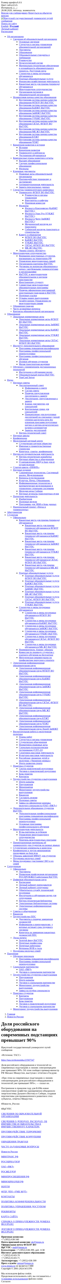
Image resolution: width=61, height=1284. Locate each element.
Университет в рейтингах (32, 153)
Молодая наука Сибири (31, 491)
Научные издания (22, 470)
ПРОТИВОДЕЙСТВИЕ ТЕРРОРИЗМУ (21, 1131)
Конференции (20, 438)
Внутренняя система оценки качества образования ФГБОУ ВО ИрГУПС (38, 101)
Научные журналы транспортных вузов (39, 493)
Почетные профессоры (30, 943)
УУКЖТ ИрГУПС (34, 242)
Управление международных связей (37, 261)
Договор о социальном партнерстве (37, 972)
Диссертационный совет (31, 385)
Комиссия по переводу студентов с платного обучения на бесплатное (36, 653)
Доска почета (20, 937)
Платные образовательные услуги (36, 79)
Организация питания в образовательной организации (34, 93)
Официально (19, 517)
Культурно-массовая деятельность (36, 755)
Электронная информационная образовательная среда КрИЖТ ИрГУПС (34, 679)
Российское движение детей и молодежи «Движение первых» (35, 759)
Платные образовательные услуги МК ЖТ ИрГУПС (42, 592)
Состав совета (32, 390)
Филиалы (24, 168)
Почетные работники (30, 945)
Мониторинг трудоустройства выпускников (35, 1009)
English (4, 26)
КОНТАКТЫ (8, 1196)
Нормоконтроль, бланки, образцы (36, 649)
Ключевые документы (24, 171)
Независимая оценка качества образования (34, 97)
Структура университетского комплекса (33, 190)
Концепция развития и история (29, 145)
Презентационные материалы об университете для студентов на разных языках (36, 843)
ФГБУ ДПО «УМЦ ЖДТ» (14, 1191)
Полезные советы (28, 800)
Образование (25, 52)
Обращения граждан (23, 306)
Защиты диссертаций (35, 430)
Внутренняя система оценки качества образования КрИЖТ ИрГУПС (38, 106)
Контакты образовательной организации (33, 311)
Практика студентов (23, 766)
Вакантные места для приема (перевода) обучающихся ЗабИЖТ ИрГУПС (42, 544)
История (23, 147)
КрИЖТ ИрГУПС (34, 240)
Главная (11, 1014)
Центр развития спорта (30, 763)
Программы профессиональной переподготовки (35, 352)
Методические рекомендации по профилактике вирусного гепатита (36, 658)
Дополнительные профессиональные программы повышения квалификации (38, 814)
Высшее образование (29, 160)
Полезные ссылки (28, 295)
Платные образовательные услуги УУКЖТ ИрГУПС (42, 603)
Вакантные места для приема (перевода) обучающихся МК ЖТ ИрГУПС (41, 568)
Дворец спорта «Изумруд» (32, 250)
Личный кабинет (9, 29)
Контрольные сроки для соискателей (37, 410)
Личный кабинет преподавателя (35, 885)
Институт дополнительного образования (33, 345)
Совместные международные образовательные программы (34, 286)
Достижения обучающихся (32, 155)
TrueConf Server (27, 377)
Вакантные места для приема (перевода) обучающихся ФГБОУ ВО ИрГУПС (41, 528)
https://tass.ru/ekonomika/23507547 (17, 1060)
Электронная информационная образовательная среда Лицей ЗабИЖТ (38, 727)
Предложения (26, 784)
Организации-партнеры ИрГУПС (36, 264)
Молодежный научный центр (28, 441)
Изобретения (25, 499)
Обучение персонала (23, 956)
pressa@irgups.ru (25, 1263)
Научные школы (21, 435)
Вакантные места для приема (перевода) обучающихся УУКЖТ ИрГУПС (42, 552)
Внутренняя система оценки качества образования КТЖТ (38, 135)
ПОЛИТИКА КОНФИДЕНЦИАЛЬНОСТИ (23, 1201)
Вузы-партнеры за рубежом (33, 832)
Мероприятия (26, 787)
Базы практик (26, 774)
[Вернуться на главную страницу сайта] (30, 21)
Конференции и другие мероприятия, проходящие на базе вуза (32, 851)
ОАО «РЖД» (25, 969)
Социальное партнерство (25, 967)
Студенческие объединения (33, 742)
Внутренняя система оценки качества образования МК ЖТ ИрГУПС (38, 130)
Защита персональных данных (34, 187)
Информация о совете (36, 388)
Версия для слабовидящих (14, 13)
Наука (10, 380)
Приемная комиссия (35, 203)
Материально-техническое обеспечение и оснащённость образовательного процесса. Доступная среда (39, 68)
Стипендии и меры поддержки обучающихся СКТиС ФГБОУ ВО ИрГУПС (42, 639)
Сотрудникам (14, 866)
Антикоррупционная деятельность (36, 184)
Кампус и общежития (30, 234)
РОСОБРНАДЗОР (10, 1161)
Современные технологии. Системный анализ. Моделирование (38, 473)
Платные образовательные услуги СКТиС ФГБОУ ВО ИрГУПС (42, 598)
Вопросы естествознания (31, 478)
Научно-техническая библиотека (35, 900)
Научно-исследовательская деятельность (33, 454)
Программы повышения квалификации (39, 348)
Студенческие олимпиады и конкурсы (32, 848)
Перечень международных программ (37, 840)
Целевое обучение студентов (33, 361)
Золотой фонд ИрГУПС (31, 940)
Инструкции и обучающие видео (35, 372)
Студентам (12, 515)
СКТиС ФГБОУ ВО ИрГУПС (40, 245)
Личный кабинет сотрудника (33, 887)
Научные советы (21, 382)
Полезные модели (28, 501)
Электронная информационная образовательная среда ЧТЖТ (34, 722)
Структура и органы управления (35, 739)
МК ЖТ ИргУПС (33, 248)
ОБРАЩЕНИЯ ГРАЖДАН (14, 1141)
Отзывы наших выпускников (34, 298)
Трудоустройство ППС (24, 916)
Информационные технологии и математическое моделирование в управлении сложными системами (36, 486)
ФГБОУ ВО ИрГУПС (36, 237)
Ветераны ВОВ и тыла (30, 948)
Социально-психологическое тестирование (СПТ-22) (33, 748)
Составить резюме (28, 797)
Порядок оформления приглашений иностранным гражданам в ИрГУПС (37, 291)
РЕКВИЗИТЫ (8, 1211)
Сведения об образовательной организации (35, 39)
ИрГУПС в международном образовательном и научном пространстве (33, 277)
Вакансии (24, 795)
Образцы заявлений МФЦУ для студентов (34, 856)
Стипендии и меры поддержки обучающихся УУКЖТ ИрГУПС (41, 632)
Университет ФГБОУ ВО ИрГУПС (36, 192)
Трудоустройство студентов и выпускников (35, 779)
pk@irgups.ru (37, 1242)
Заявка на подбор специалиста (34, 990)
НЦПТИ (5, 1186)
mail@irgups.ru (19, 1247)
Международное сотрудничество (35, 89)
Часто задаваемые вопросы (26, 308)
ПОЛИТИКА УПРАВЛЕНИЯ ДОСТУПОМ (23, 1206)
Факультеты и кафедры (36, 200)
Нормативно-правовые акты (33, 745)
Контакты (24, 776)
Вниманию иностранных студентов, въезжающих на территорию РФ (37, 257)
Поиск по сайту (9, 23)
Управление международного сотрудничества (34, 836)
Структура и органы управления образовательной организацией (35, 45)
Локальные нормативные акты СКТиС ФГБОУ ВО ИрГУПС (38, 341)
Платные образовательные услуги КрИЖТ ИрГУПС (42, 582)
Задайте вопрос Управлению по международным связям (35, 302)
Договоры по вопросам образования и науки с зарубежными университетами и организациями (38, 269)
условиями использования (14, 1279)
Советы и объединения (24, 911)
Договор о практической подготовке (37, 771)
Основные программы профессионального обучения (34, 825)
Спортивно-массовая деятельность (36, 752)
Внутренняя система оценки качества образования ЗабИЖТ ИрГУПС (38, 111)
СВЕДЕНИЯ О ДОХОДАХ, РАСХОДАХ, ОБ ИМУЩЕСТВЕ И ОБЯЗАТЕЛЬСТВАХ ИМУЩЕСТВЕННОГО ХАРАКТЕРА (24, 1124)
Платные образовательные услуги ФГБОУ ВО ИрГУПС (42, 577)
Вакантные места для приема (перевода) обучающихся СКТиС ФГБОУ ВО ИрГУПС (41, 560)
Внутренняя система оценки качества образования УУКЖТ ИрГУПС (38, 117)
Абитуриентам (14, 512)
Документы (25, 49)
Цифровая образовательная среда (29, 879)
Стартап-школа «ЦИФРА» (26, 467)
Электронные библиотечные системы (38, 903)
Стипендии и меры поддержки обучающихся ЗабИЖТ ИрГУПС (41, 627)
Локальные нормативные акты (28, 316)
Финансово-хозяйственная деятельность (39, 81)
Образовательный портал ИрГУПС (36, 375)
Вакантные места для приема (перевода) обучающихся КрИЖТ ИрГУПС (42, 536)
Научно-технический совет (32, 433)
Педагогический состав (31, 63)
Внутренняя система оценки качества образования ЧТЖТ (38, 140)
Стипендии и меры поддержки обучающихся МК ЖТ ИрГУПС (41, 645)
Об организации (15, 36)
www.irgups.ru (8, 1266)
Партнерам (12, 953)
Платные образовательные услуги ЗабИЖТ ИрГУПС (42, 587)
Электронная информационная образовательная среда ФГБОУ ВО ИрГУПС (36, 671)
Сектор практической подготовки (36, 768)
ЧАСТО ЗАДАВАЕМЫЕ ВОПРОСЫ (20, 1146)
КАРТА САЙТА (9, 1216)
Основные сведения (29, 42)
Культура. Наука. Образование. (34, 480)
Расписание (7, 31)
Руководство (25, 60)
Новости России (15, 1016)
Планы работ (25, 737)
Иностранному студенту (31, 282)
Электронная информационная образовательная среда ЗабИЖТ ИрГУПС (35, 687)
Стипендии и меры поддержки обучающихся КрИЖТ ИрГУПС (41, 621)
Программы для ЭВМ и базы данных (37, 504)
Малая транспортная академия (34, 364)
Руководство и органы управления (36, 196)
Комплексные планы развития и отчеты (33, 158)
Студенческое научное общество (35, 443)
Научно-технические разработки (35, 456)
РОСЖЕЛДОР (8, 1171)
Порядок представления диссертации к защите (37, 394)
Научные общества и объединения (36, 459)
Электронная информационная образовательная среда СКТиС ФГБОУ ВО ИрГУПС (38, 702)
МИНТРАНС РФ (9, 1156)
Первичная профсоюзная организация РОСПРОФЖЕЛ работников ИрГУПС (38, 875)
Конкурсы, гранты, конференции (35, 451)
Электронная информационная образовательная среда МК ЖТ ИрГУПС (34, 710)
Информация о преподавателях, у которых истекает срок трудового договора (36, 927)
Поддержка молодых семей (27, 858)
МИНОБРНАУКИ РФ (12, 1181)
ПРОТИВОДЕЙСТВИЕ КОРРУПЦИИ (21, 1136)
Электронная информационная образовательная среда (28, 664)
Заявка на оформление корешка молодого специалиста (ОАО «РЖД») (38, 804)
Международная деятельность (28, 829)
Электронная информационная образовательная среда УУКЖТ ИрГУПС (35, 694)
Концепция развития (29, 150)
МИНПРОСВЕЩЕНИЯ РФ (15, 1176)
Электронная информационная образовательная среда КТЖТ (34, 717)
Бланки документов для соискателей (37, 405)
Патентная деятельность (25, 496)
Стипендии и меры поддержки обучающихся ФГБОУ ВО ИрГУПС (40, 615)
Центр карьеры (26, 782)
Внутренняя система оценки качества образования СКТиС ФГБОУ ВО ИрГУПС (38, 124)
